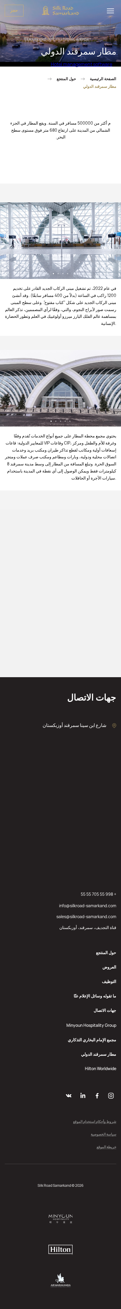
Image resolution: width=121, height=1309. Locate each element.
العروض (109, 967)
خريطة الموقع (106, 1147)
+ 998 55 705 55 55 (98, 894)
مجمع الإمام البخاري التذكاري (92, 1039)
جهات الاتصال (105, 1010)
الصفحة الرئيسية (103, 78)
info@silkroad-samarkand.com (87, 905)
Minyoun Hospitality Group (91, 1025)
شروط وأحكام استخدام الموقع (94, 1122)
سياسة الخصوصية (103, 1134)
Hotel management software (81, 64)
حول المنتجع (66, 78)
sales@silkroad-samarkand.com (86, 916)
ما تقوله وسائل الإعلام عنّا (95, 996)
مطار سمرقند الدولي (98, 1054)
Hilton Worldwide (100, 1068)
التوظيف (109, 981)
